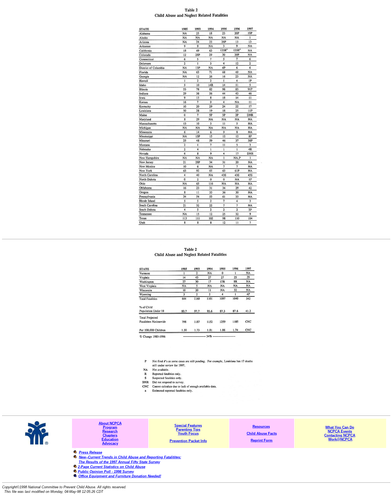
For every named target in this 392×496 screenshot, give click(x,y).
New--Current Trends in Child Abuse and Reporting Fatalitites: (130, 457)
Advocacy (110, 443)
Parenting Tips (188, 429)
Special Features (188, 425)
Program (110, 427)
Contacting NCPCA (339, 435)
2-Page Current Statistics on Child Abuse (111, 467)
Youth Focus (188, 433)
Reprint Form (262, 440)
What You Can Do (339, 427)
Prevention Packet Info (188, 441)
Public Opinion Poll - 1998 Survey (106, 472)
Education (110, 439)
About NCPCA (110, 423)
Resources (261, 427)
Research (110, 431)
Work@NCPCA (340, 439)
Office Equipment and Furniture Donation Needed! (119, 476)
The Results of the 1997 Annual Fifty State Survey (119, 462)
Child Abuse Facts (262, 433)
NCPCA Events (340, 431)
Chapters (110, 435)
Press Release (90, 452)
